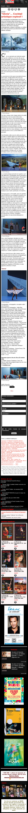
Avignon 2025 (16, 473)
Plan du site (5, 779)
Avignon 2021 (10, 472)
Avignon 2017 (5, 469)
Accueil (3, 6)
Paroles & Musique (22, 468)
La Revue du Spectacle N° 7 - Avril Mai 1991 (7, 597)
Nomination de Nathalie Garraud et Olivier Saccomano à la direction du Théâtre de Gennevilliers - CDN (12, 501)
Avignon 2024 (5, 473)
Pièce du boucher (13, 470)
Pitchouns (16, 468)
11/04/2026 (4, 670)
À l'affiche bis (23, 466)
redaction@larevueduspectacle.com (14, 777)
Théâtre (3, 466)
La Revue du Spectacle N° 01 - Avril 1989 (7, 543)
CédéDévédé (22, 469)
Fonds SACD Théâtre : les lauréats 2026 (12, 482)
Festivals (12, 468)
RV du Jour (7, 470)
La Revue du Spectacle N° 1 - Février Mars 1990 (6, 570)
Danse (8, 6)
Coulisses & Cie (20, 470)
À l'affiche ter (11, 473)
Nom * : (4, 398)
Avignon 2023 (22, 472)
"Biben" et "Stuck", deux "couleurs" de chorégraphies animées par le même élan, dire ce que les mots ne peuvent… (13, 461)
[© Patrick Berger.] (14, 34)
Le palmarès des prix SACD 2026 (10, 491)
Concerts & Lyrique (12, 466)
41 (16, 464)
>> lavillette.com (5, 365)
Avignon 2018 (11, 469)
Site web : (4, 408)
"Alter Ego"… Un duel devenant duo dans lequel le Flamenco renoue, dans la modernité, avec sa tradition (14, 451)
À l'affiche (18, 466)
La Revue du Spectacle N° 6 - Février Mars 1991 (19, 570)
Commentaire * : (6, 413)
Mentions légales (14, 775)
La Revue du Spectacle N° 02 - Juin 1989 (20, 543)
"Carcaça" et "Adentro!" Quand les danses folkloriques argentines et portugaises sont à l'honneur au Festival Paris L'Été (12, 442)
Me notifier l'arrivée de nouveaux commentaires (14, 429)
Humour (8, 468)
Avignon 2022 (16, 472)
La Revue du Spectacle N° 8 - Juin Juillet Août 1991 (19, 597)
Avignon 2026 (22, 473)
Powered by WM (21, 779)
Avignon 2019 (16, 469)
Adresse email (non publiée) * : (9, 403)
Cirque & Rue (4, 468)
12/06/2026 (4, 658)
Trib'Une (3, 470)
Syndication (14, 779)
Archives (6, 472)
